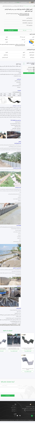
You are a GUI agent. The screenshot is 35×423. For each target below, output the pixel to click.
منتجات (18, 2)
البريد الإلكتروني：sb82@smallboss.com (28, 408)
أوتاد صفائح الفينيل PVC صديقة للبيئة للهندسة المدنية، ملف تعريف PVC (28, 348)
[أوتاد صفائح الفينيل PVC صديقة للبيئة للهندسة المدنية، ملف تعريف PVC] (27, 340)
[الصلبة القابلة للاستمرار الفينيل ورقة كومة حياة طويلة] (27, 360)
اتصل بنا (7, 2)
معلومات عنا (13, 2)
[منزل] (31, 2)
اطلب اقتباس (11, 30)
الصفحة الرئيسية (24, 2)
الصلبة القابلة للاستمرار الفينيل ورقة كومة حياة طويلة (27, 369)
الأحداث (3, 2)
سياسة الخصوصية (31, 420)
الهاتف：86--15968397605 (30, 406)
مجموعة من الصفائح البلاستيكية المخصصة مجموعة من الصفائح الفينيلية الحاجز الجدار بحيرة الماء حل (14, 349)
